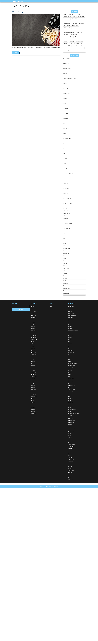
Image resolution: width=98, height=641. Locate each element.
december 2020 (33, 413)
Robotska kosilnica (67, 213)
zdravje (82, 45)
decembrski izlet (81, 16)
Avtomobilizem (66, 63)
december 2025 (33, 315)
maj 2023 (32, 363)
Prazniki (65, 195)
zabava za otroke (79, 43)
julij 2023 (32, 359)
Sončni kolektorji (66, 228)
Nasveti (64, 163)
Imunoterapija (66, 118)
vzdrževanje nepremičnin (68, 270)
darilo (74, 16)
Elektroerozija (66, 98)
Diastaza (65, 83)
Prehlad (64, 200)
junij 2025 (33, 322)
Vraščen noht (66, 268)
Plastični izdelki (66, 188)
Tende (64, 240)
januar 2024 (33, 350)
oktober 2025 (33, 317)
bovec (65, 14)
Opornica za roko (66, 175)
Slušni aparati (66, 225)
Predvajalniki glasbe (67, 198)
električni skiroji (67, 23)
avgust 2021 (33, 398)
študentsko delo (77, 50)
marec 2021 (33, 407)
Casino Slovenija (71, 322)
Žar (64, 285)
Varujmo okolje (18, 1)
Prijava (51, 306)
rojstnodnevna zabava (68, 36)
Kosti (64, 143)
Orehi (64, 180)
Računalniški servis (67, 210)
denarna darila (66, 18)
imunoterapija (81, 23)
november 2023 (34, 354)
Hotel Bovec (65, 113)
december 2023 (33, 352)
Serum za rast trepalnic (68, 223)
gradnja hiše (74, 23)
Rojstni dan (65, 218)
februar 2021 (33, 409)
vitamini (65, 43)
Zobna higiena (66, 293)
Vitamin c (65, 260)
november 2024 (34, 335)
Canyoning (70, 319)
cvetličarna (79, 14)
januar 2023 (33, 370)
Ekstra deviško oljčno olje (73, 330)
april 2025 (33, 326)
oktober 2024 (33, 337)
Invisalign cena (66, 120)
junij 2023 (33, 361)
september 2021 (34, 396)
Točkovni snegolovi (67, 245)
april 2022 (33, 385)
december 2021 (33, 392)
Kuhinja (65, 148)
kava (74, 27)
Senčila (64, 220)
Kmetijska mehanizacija (68, 135)
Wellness (65, 278)
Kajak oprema (66, 130)
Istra (64, 123)
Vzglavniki (65, 275)
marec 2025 (33, 328)
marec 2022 (33, 387)
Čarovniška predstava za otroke (69, 78)
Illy (64, 115)
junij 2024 (33, 343)
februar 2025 (33, 330)
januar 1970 (33, 415)
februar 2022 (33, 389)
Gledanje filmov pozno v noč (21, 12)
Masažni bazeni (66, 155)
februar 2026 (33, 311)
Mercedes (65, 158)
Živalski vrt (65, 290)
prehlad (77, 32)
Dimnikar (70, 326)
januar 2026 (33, 313)
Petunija (65, 185)
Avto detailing (70, 308)
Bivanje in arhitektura (72, 315)
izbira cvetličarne (75, 25)
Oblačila (65, 168)
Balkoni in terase (71, 311)
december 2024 (33, 333)
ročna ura (76, 36)
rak (81, 32)
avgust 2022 (33, 378)
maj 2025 (32, 324)
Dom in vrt (65, 88)
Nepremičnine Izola (67, 165)
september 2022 (34, 376)
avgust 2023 (33, 357)
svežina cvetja (71, 41)
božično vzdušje (72, 14)
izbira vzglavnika (67, 27)
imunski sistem (67, 25)
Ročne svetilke (66, 215)
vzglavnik (71, 43)
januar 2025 (33, 332)
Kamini (64, 133)
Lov (64, 153)
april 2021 (33, 405)
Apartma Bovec (66, 58)
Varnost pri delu (66, 255)
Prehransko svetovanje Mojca (69, 203)
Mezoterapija (66, 160)
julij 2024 (32, 341)
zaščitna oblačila (67, 45)
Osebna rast (65, 183)
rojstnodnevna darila (74, 34)
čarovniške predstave (68, 50)
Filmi (69, 341)
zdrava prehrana (75, 45)
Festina (64, 103)
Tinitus (64, 243)
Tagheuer (65, 235)
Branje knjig (65, 73)
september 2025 (34, 319)
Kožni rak (65, 145)
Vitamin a (65, 258)
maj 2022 (32, 383)
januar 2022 (33, 391)
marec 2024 (33, 348)
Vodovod (65, 263)
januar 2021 (33, 411)
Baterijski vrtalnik (67, 68)
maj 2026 (32, 308)
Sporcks (65, 230)
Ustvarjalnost (66, 253)
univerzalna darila (79, 41)
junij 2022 (33, 381)
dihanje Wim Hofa (75, 18)
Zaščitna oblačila (66, 288)
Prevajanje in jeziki (67, 205)
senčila (81, 36)
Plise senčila (65, 190)
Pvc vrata (65, 208)
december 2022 (33, 372)
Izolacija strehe (66, 128)
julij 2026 (32, 306)
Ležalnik (65, 150)
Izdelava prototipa (67, 125)
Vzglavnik (65, 273)
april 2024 (33, 346)
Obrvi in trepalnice (67, 170)
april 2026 (33, 309)
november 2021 (34, 394)
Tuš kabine (65, 250)
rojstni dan (66, 34)
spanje (65, 41)
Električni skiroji (66, 93)
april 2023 (33, 365)
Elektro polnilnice (71, 333)
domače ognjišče (76, 21)
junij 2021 (33, 402)
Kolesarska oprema (67, 138)
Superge (65, 233)
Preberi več (16, 53)
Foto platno (65, 108)
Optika (64, 178)
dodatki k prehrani (67, 21)
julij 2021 (32, 400)
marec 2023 (33, 367)
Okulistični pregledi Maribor (69, 173)
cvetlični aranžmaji (67, 16)
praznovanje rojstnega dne (69, 32)
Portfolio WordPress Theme (46, 486)
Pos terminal (65, 193)
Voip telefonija (66, 265)
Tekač (64, 238)
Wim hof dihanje (66, 280)
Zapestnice (65, 283)
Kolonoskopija (66, 140)
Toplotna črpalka (66, 248)
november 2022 (34, 374)
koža (78, 27)
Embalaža (70, 337)
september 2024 (34, 339)
